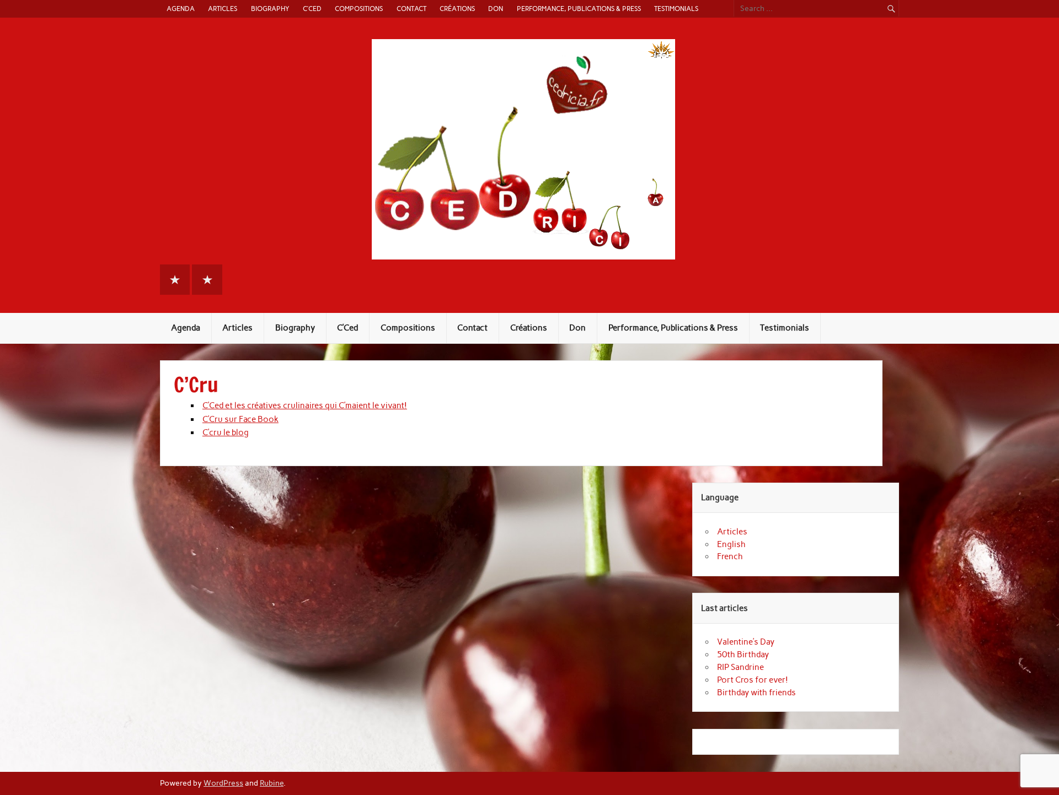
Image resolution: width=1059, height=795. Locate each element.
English (731, 544)
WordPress (223, 782)
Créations (457, 8)
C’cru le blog (225, 432)
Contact (411, 8)
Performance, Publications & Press (579, 8)
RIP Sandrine (740, 667)
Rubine (272, 782)
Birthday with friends (756, 692)
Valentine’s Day (745, 642)
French (730, 556)
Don (495, 8)
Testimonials (676, 8)
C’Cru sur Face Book (240, 419)
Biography (270, 8)
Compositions (359, 8)
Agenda (181, 8)
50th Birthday (743, 654)
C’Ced (312, 8)
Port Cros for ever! (752, 680)
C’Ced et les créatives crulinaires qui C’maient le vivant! (304, 405)
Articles (222, 8)
